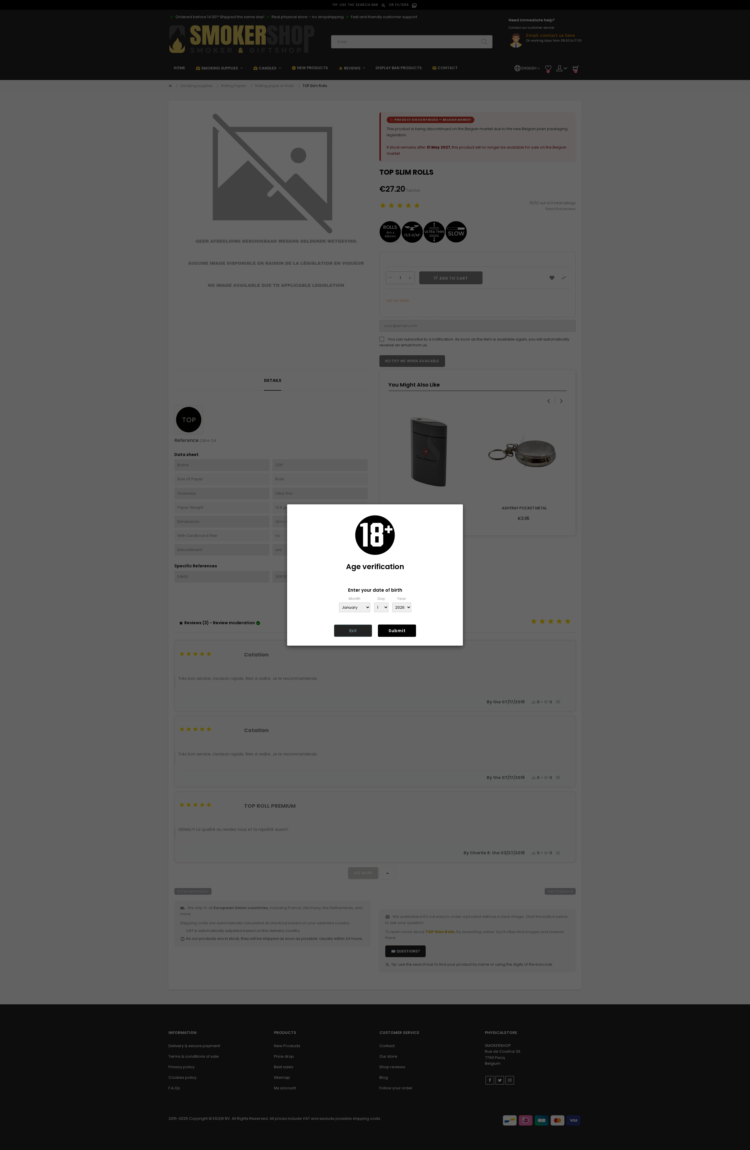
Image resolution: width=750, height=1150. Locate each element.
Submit (397, 631)
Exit (353, 631)
